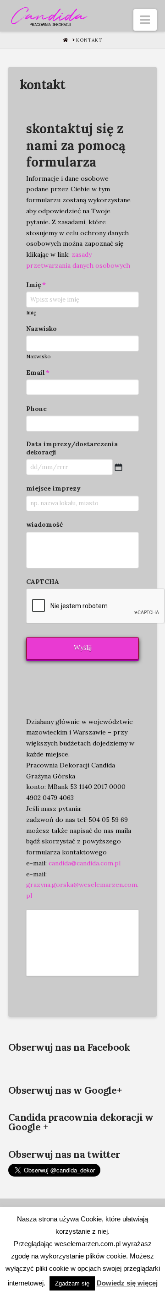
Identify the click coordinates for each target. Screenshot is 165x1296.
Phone (36, 409)
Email (38, 372)
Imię (36, 285)
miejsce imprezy (53, 488)
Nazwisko (41, 328)
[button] (145, 20)
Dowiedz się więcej (127, 1283)
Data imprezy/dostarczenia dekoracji (72, 448)
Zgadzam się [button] (72, 1283)
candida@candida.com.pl (84, 863)
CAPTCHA (42, 582)
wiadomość (44, 524)
